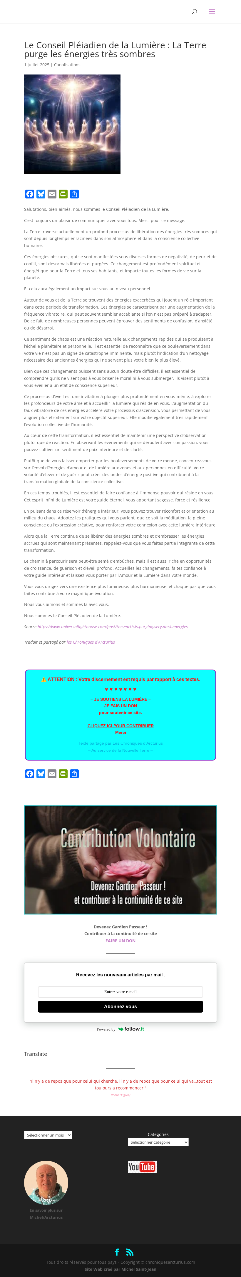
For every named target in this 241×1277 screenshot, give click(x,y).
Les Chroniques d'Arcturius (138, 743)
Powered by (106, 1029)
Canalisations (67, 64)
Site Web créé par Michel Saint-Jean (120, 1269)
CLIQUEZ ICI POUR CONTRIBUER (121, 725)
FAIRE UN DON (120, 940)
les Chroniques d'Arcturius (91, 642)
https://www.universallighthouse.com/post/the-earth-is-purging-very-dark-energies (113, 627)
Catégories (158, 1134)
